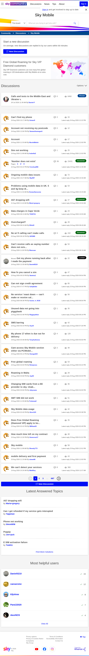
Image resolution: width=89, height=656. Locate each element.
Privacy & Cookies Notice (34, 638)
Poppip (7, 532)
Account (15, 139)
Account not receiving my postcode (29, 128)
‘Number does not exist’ (23, 161)
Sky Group (29, 643)
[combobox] (50, 23)
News (46, 4)
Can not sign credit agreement (26, 283)
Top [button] (84, 637)
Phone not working (13, 521)
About (61, 4)
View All (44, 624)
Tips (54, 4)
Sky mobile (17, 445)
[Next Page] (59, 478)
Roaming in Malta (20, 373)
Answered (81, 161)
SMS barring (17, 322)
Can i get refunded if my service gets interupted (28, 511)
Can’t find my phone (21, 117)
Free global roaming (21, 362)
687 (52, 478)
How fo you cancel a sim (23, 272)
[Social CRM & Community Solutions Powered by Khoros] (80, 649)
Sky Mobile (44, 15)
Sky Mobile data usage (22, 409)
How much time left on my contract (29, 434)
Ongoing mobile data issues (25, 175)
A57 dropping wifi (20, 200)
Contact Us (59, 641)
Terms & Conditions (56, 636)
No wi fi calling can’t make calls (27, 233)
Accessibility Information (54, 638)
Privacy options (31, 636)
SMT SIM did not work (22, 398)
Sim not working (19, 150)
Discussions (35, 4)
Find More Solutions (44, 552)
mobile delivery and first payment (28, 456)
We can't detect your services (26, 467)
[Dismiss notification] (86, 9)
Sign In (83, 4)
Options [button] (80, 86)
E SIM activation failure (15, 542)
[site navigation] (2, 4)
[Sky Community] (16, 4)
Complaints (30, 641)
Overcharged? (18, 222)
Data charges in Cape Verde (25, 211)
